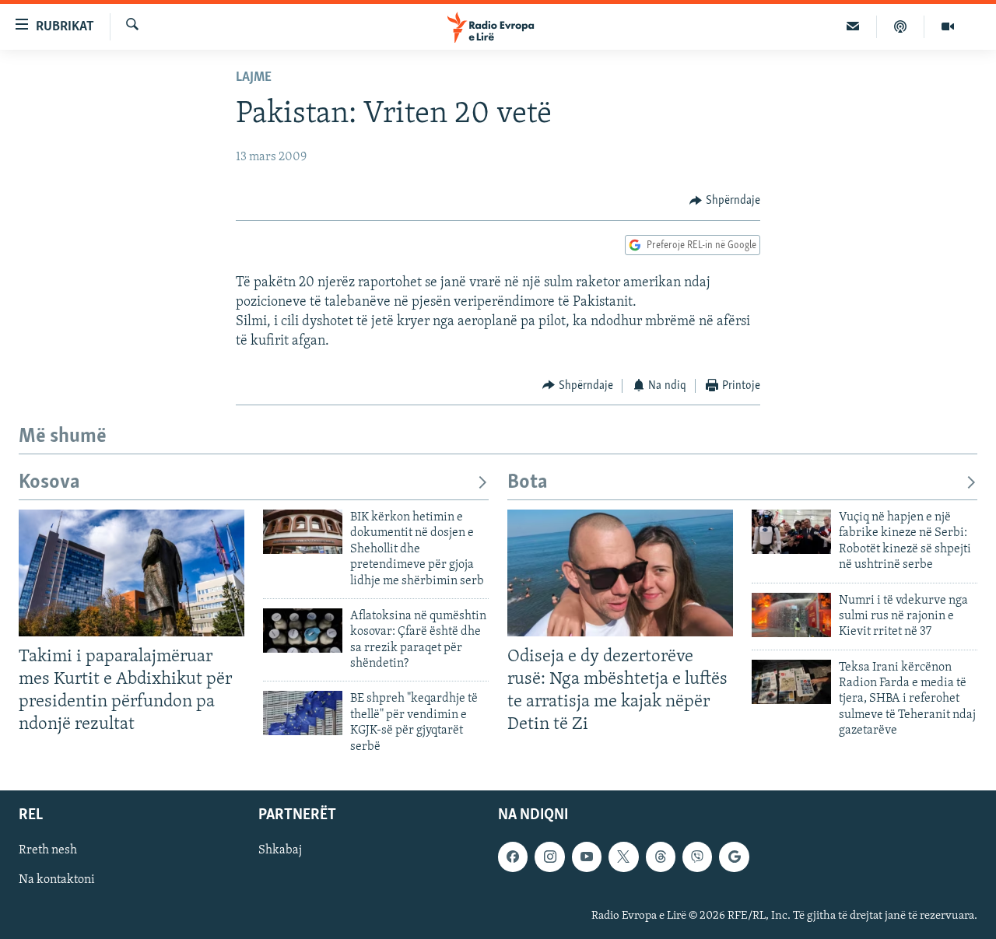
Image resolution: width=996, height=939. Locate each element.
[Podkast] (900, 26)
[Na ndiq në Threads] (660, 856)
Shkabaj (280, 850)
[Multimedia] (947, 26)
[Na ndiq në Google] (734, 856)
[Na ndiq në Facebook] (513, 856)
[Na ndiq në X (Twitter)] (623, 856)
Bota (527, 482)
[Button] (724, 201)
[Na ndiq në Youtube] (586, 856)
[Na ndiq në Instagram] (549, 856)
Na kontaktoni (57, 880)
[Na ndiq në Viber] (697, 856)
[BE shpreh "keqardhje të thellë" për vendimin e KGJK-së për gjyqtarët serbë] (302, 713)
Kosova (49, 482)
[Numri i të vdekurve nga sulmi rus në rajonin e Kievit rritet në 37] (791, 615)
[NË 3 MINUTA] (853, 26)
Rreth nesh (48, 850)
